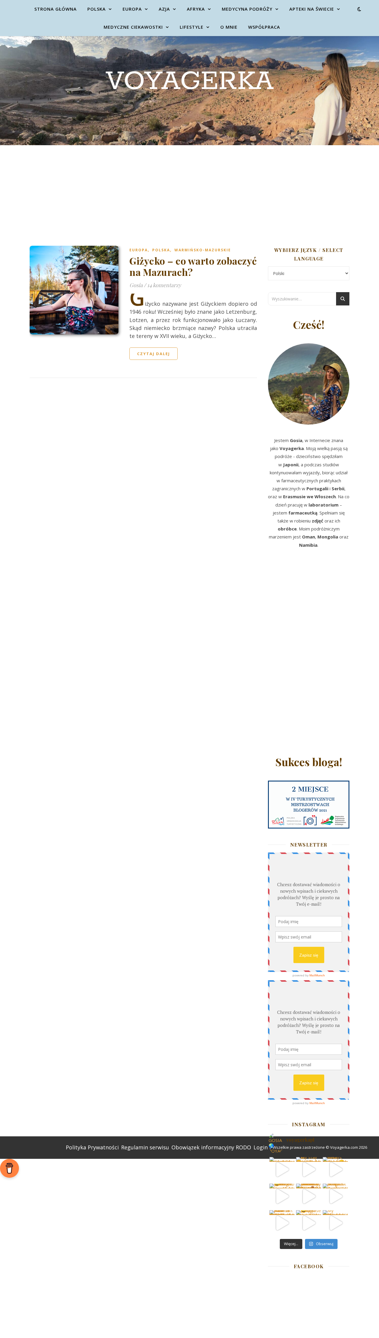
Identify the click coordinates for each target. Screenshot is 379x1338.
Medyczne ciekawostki (133, 27)
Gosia (136, 285)
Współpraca (264, 27)
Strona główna (55, 9)
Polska (96, 9)
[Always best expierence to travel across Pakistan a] (335, 1169)
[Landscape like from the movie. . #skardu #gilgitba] (282, 1169)
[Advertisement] (189, 189)
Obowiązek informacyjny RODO (211, 1147)
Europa (132, 9)
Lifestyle (191, 27)
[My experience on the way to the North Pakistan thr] (335, 1222)
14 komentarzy (164, 285)
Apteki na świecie (311, 9)
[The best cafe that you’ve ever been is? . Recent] (308, 1196)
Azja (164, 9)
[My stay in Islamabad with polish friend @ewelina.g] (308, 1169)
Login (260, 1147)
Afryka (196, 9)
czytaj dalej (153, 353)
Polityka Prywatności (92, 1147)
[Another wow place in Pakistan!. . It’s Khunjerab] (282, 1222)
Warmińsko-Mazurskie (202, 250)
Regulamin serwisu (145, 1147)
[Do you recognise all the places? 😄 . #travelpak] (308, 1222)
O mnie (228, 27)
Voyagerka (189, 81)
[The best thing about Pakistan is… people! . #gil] (335, 1196)
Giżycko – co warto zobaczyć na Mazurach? (193, 266)
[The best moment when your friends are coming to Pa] (282, 1196)
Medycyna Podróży (247, 9)
